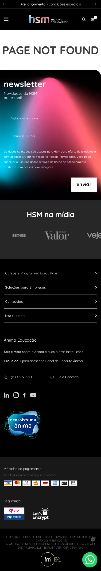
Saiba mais (12, 352)
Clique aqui (12, 361)
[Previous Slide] (4, 4)
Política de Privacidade (60, 156)
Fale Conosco (68, 377)
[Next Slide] (96, 4)
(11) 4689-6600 (22, 377)
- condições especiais (50, 4)
